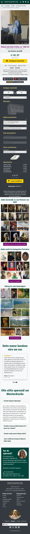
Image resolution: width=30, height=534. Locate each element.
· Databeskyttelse (6, 501)
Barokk (12, 5)
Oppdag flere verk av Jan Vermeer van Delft (15, 244)
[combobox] (15, 97)
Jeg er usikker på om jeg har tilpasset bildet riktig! (15, 440)
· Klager (4, 505)
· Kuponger (18, 503)
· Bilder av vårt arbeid (20, 501)
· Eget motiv (18, 495)
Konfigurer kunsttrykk (16, 61)
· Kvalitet (18, 499)
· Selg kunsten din (20, 497)
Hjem (2, 5)
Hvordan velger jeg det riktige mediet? (15, 433)
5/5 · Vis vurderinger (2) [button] (18, 82)
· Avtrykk (4, 497)
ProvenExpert (11, 375)
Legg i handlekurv (16, 181)
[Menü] (1, 2)
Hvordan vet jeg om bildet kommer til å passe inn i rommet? (15, 427)
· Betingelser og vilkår (6, 499)
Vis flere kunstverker (15, 338)
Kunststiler (7, 5)
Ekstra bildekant (6, 95)
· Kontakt (4, 495)
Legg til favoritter (21, 79)
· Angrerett (4, 503)
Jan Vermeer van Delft (21, 5)
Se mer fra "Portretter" (15, 281)
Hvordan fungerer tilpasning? (12, 401)
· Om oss (4, 506)
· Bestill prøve (19, 505)
